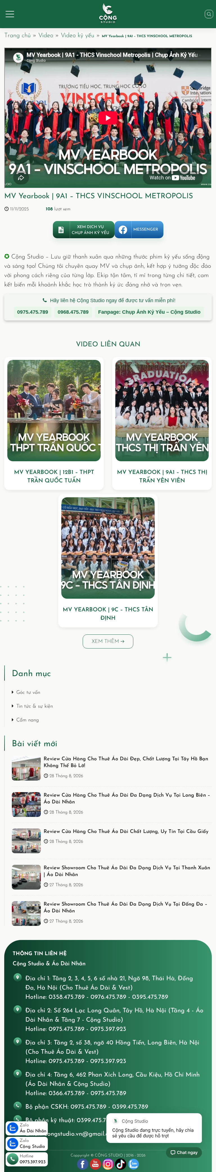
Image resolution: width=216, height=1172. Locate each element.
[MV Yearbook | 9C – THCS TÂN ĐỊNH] (108, 548)
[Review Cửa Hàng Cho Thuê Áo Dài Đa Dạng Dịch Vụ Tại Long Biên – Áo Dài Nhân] (26, 804)
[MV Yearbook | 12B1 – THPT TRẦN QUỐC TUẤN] (54, 410)
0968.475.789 (73, 312)
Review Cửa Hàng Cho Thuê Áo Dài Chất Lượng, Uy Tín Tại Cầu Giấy (126, 831)
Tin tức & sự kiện (34, 706)
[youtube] (95, 1164)
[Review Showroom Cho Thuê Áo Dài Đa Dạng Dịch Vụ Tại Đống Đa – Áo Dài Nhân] (26, 913)
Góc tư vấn (28, 692)
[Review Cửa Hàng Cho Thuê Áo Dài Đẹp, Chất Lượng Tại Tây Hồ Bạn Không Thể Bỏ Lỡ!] (26, 768)
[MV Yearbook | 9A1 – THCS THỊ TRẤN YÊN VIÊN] (162, 410)
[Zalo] (133, 1164)
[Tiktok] (120, 1164)
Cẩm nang (27, 720)
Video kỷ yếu (77, 35)
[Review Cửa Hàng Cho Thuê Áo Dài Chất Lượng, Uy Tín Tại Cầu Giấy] (26, 840)
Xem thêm (106, 641)
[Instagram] (108, 1164)
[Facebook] (82, 1164)
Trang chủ (17, 35)
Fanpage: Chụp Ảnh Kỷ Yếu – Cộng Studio (149, 312)
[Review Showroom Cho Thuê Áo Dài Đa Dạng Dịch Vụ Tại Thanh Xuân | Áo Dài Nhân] (26, 877)
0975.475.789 (32, 312)
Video (45, 35)
